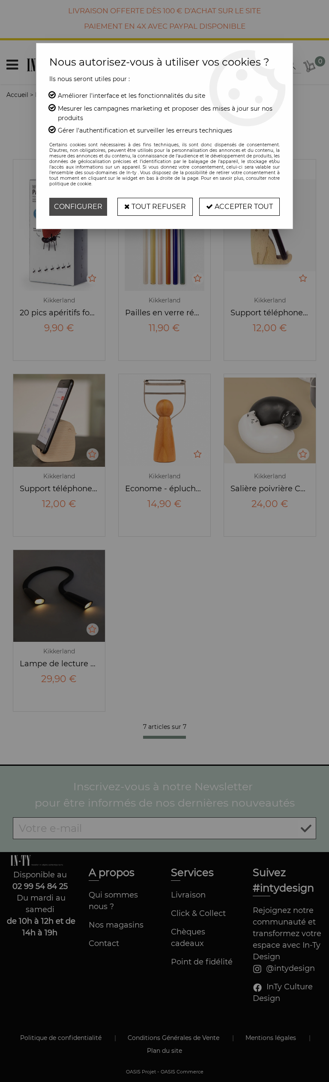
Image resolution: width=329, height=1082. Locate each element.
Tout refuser (158, 206)
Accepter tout (243, 206)
